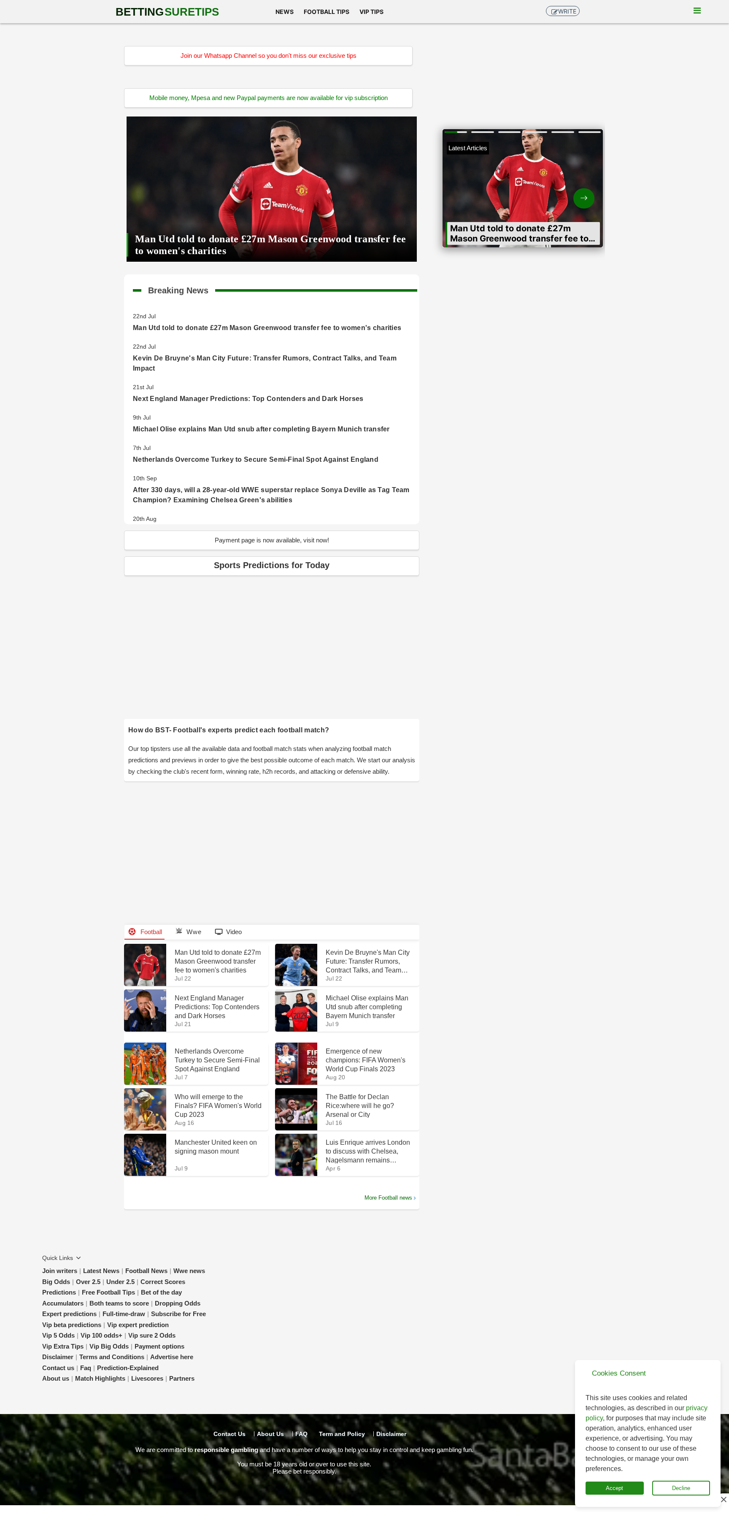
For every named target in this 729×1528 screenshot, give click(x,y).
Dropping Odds (177, 1303)
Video (234, 931)
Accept (614, 1488)
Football (150, 931)
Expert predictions (69, 1313)
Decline (681, 1488)
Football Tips (326, 11)
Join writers (59, 1270)
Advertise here (171, 1356)
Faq (85, 1367)
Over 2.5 (88, 1281)
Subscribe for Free (178, 1313)
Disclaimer (57, 1356)
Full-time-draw (124, 1313)
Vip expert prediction (138, 1324)
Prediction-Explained (128, 1367)
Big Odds (56, 1281)
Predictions (59, 1292)
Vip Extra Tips (63, 1346)
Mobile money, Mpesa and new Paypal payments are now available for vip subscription (268, 97)
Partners (181, 1378)
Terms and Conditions (111, 1356)
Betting (167, 12)
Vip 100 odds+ (101, 1335)
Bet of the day (161, 1292)
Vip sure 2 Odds (152, 1335)
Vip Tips (371, 11)
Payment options (159, 1346)
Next (563, 191)
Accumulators (63, 1303)
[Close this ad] (723, 1499)
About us (55, 1378)
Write (567, 11)
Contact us (58, 1367)
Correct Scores (162, 1281)
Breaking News (178, 289)
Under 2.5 (120, 1281)
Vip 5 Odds (58, 1335)
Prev (483, 191)
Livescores (147, 1378)
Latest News (101, 1270)
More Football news (388, 1198)
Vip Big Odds (109, 1346)
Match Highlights (100, 1378)
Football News (146, 1270)
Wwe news (189, 1270)
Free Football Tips (108, 1292)
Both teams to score (119, 1303)
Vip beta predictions (71, 1324)
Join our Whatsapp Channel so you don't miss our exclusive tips (268, 55)
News (284, 11)
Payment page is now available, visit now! (272, 540)
